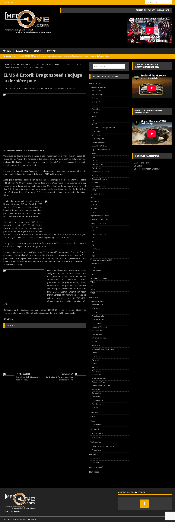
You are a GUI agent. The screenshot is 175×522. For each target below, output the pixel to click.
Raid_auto (96, 367)
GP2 (93, 252)
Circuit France (97, 109)
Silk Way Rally (96, 437)
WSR (94, 190)
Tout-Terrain (97, 404)
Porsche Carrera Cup (99, 219)
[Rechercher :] (158, 2)
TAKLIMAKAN (96, 442)
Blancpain (96, 102)
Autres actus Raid (98, 301)
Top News (96, 396)
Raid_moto (96, 371)
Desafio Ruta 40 (98, 319)
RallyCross (96, 168)
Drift (92, 197)
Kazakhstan (97, 330)
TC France (95, 227)
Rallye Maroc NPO (98, 433)
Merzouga (96, 345)
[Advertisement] (44, 350)
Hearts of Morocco (99, 327)
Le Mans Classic (98, 142)
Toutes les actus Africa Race (102, 446)
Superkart (96, 182)
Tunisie (95, 408)
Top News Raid (98, 400)
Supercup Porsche (99, 179)
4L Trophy (96, 308)
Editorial (92, 454)
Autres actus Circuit (98, 87)
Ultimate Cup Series (99, 278)
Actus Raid (93, 297)
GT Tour (94, 208)
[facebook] (144, 504)
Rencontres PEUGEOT (101, 171)
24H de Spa (96, 90)
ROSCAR (95, 175)
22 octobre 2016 (13, 88)
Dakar (93, 421)
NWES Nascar (97, 164)
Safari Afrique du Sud (101, 385)
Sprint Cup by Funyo (99, 223)
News (94, 157)
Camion (95, 105)
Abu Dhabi (96, 312)
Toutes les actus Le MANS (48, 64)
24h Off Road (97, 305)
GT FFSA (94, 205)
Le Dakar (138, 165)
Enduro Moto (97, 323)
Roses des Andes (99, 382)
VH (92, 285)
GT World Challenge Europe (103, 127)
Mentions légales (11, 511)
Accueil (7, 51)
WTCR (93, 293)
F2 (93, 237)
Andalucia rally (98, 316)
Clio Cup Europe (97, 194)
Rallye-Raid (96, 374)
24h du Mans (97, 263)
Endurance (96, 271)
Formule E (96, 249)
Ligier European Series (101, 149)
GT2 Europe (97, 131)
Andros (95, 98)
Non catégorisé (96, 467)
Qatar (94, 363)
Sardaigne (96, 389)
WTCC (93, 289)
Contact (52, 51)
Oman (94, 352)
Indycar (94, 212)
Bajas (93, 416)
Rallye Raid (22, 51)
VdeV (93, 282)
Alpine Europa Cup (99, 94)
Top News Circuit (99, 186)
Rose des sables (99, 378)
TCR (92, 230)
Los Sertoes (97, 334)
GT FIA (94, 124)
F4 (93, 245)
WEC (94, 274)
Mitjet (94, 153)
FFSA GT (95, 116)
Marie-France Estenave (33, 88)
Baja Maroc (95, 412)
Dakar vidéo (97, 424)
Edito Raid (95, 462)
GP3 (93, 256)
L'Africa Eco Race (141, 162)
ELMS (50, 88)
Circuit (37, 51)
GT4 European (98, 138)
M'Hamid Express (99, 338)
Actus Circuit (23, 64)
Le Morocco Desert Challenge (147, 168)
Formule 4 (95, 201)
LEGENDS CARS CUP (100, 146)
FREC (94, 120)
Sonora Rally (97, 393)
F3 (93, 241)
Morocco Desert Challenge (103, 349)
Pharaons (96, 356)
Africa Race (96, 450)
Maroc (94, 341)
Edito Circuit (95, 458)
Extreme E (95, 429)
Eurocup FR (96, 113)
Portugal (95, 360)
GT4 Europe (97, 135)
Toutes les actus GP (99, 234)
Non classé (94, 472)
